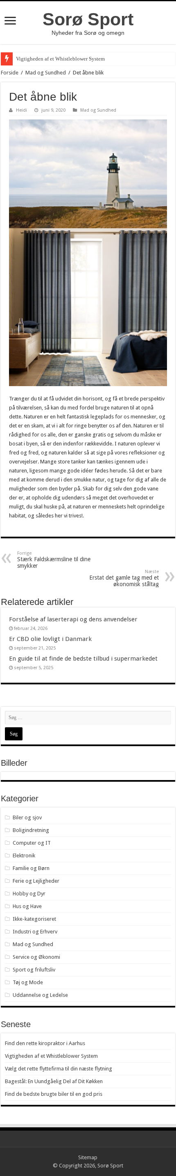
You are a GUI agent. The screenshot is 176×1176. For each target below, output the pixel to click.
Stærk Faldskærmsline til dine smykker (53, 560)
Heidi (21, 110)
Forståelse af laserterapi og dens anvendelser (73, 619)
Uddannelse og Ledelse (40, 995)
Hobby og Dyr (29, 893)
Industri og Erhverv (35, 932)
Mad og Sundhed (45, 73)
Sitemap (87, 1157)
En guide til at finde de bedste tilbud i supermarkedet (83, 658)
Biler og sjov (27, 817)
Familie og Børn (31, 868)
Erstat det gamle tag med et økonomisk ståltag (124, 578)
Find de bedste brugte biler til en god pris (53, 1094)
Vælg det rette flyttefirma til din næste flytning (58, 1069)
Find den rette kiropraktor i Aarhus (45, 1043)
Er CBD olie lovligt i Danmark (50, 639)
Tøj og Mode (28, 982)
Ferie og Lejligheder (36, 881)
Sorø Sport (88, 19)
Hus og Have (27, 906)
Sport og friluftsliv (34, 970)
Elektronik (24, 855)
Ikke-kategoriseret (34, 919)
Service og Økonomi (36, 957)
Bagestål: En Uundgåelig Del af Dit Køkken (54, 1081)
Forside (9, 73)
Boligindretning (31, 830)
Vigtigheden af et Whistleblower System (60, 59)
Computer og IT (32, 843)
